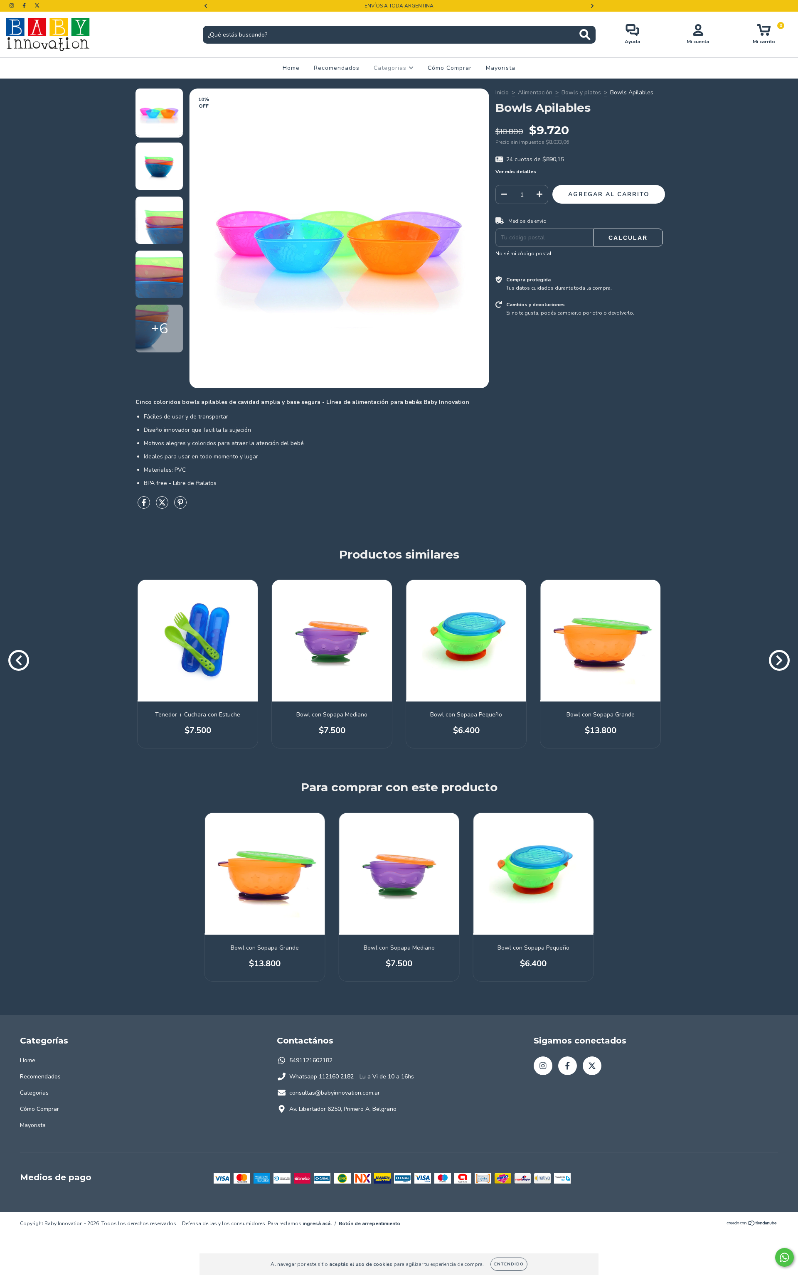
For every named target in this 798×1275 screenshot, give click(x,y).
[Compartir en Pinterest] (180, 506)
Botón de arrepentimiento (369, 1223)
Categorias (391, 68)
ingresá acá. (317, 1223)
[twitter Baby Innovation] (37, 6)
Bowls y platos (581, 92)
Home (291, 68)
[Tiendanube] (752, 1224)
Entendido (509, 1264)
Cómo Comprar (450, 68)
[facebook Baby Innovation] (25, 6)
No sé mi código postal (523, 253)
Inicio (502, 92)
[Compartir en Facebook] (145, 506)
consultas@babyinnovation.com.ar (334, 1093)
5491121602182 (310, 1060)
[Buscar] (585, 34)
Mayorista (500, 68)
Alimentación (535, 92)
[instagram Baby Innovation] (12, 6)
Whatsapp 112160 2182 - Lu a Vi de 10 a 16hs (351, 1077)
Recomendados (337, 68)
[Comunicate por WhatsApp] (784, 1257)
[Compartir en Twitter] (163, 506)
